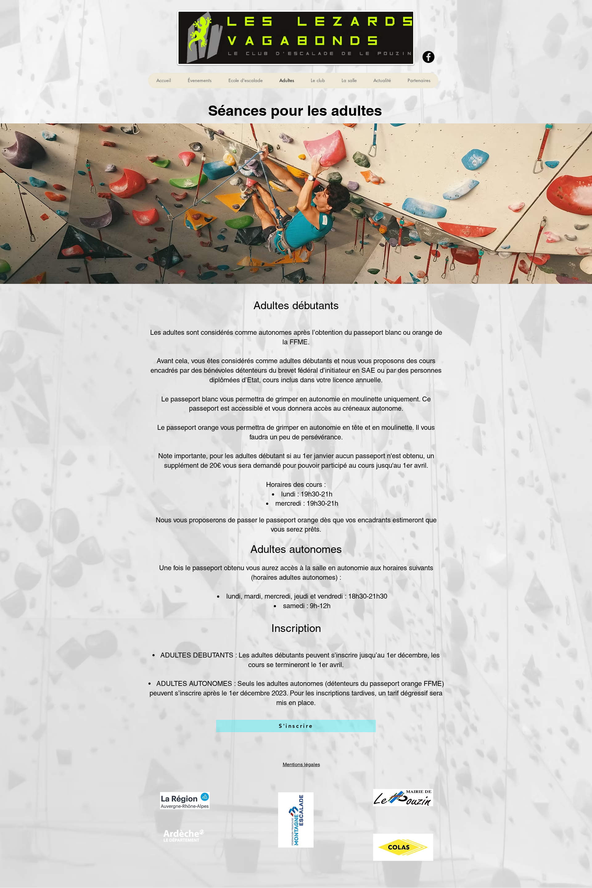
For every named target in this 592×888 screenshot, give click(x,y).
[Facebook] (428, 57)
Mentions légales (301, 764)
